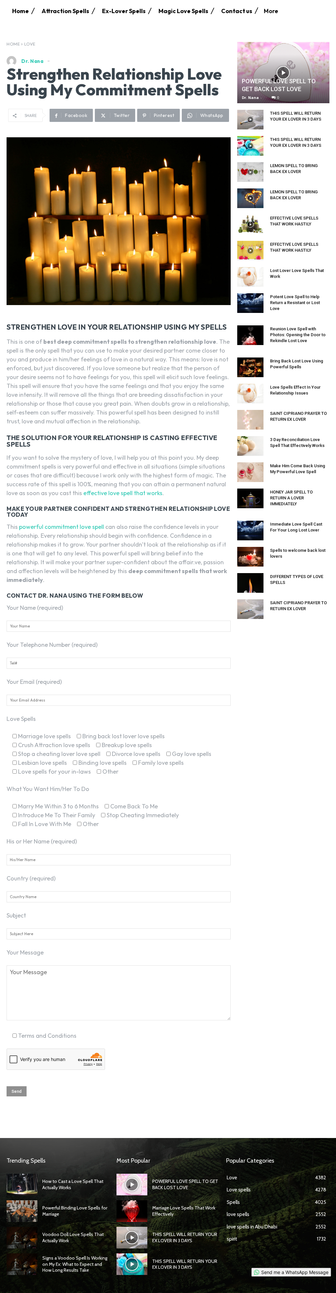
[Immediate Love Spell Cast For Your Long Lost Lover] (250, 530)
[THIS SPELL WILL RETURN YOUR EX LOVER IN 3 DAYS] (250, 119)
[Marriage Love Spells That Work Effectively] (131, 1211)
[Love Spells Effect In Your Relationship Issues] (250, 393)
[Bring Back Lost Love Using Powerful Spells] (250, 367)
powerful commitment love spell (61, 527)
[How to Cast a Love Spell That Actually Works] (22, 1184)
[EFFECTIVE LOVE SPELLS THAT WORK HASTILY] (250, 224)
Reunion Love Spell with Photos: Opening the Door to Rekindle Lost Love (298, 334)
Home (13, 44)
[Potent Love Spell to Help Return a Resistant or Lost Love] (250, 303)
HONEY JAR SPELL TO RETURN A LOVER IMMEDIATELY (291, 498)
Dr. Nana (32, 61)
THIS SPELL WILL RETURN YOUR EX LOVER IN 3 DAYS (184, 1237)
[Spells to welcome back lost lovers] (250, 557)
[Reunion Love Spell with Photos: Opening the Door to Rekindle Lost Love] (250, 335)
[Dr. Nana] (13, 61)
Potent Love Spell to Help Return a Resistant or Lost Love (295, 302)
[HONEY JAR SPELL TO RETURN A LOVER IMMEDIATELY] (250, 498)
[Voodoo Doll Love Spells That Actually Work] (22, 1237)
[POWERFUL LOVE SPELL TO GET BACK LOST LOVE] (283, 72)
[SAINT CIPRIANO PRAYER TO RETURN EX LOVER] (250, 420)
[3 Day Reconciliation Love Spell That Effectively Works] (250, 446)
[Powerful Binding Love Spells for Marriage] (22, 1211)
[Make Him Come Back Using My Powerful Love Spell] (250, 472)
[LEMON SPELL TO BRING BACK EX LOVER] (250, 172)
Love (29, 44)
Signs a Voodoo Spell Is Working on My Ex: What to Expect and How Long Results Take (74, 1264)
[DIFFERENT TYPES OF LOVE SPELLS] (250, 583)
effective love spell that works (122, 493)
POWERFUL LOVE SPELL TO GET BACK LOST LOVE (185, 1184)
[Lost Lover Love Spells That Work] (250, 277)
